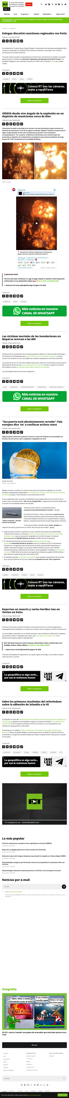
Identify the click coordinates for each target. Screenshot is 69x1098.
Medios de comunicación (57, 387)
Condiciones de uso (32, 1070)
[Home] (5, 4)
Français (47, 1091)
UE (61, 752)
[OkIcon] (62, 4)
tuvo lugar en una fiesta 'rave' (46, 636)
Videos (5, 1062)
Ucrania (23, 302)
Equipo (28, 1062)
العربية (26, 1091)
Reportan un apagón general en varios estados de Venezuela (24, 850)
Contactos (29, 1059)
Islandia (35, 752)
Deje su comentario (34, 100)
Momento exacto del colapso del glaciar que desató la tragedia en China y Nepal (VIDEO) (34, 856)
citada (54, 61)
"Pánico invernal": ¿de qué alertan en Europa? (11, 521)
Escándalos (17, 752)
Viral (15, 14)
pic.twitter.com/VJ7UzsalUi (49, 281)
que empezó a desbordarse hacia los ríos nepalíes (33, 367)
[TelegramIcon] (55, 4)
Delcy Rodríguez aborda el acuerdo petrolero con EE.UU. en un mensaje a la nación (31, 870)
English (40, 1091)
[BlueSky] (59, 4)
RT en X (34, 1045)
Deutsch (33, 1091)
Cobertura (29, 1064)
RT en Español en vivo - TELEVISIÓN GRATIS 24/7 (22, 822)
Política (44, 752)
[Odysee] (28, 1084)
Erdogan (6, 79)
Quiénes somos (30, 1056)
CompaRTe (11, 1091)
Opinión (36, 14)
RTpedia (5, 1067)
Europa (24, 575)
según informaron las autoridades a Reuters (41, 356)
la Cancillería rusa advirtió (27, 557)
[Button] (41, 4)
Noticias (7, 14)
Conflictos (7, 302)
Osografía (9, 989)
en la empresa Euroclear (36, 492)
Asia (5, 387)
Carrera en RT (30, 1067)
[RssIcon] (44, 1084)
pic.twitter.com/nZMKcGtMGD (38, 645)
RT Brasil (19, 1091)
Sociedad (53, 752)
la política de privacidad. (15, 892)
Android (51, 1056)
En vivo (29, 4)
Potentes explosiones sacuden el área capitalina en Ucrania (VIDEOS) (27, 843)
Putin (14, 79)
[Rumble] (49, 4)
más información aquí (34, 1095)
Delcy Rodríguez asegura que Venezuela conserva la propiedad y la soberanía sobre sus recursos (33, 863)
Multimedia (47, 14)
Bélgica (6, 575)
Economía (15, 575)
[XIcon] (52, 4)
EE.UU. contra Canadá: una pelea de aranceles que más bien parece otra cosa (34, 1033)
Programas (24, 14)
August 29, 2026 (40, 285)
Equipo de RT (60, 14)
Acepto (13, 891)
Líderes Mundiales (8, 1070)
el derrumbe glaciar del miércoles (33, 365)
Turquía (30, 79)
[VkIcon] (46, 4)
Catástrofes (13, 387)
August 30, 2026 (35, 649)
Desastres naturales (28, 387)
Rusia (21, 79)
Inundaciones (42, 387)
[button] (34, 801)
